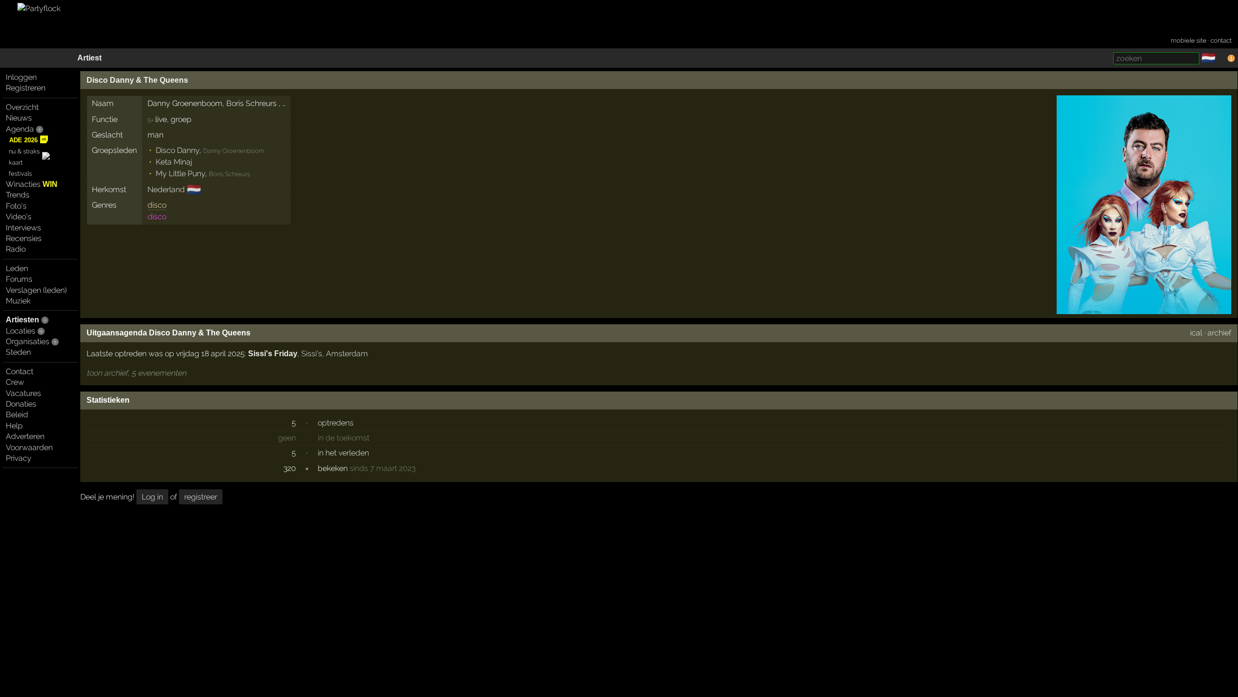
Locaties (20, 330)
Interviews (23, 227)
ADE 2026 (23, 140)
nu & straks (24, 151)
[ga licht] (1221, 58)
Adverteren (25, 436)
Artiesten (22, 320)
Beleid (17, 414)
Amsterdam (347, 353)
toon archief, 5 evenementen (136, 373)
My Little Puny (180, 173)
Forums (19, 279)
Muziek (18, 300)
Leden (17, 268)
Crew (15, 382)
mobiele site (1189, 40)
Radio (16, 249)
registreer (200, 496)
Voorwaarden (29, 447)
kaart (16, 162)
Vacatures (23, 393)
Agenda (20, 129)
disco (156, 205)
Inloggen (21, 77)
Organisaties (27, 341)
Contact (19, 371)
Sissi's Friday (272, 353)
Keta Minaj (174, 162)
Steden (18, 352)
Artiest (89, 58)
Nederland (166, 189)
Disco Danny (177, 150)
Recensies (24, 238)
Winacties (32, 184)
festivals (20, 173)
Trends (17, 194)
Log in (152, 496)
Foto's (16, 206)
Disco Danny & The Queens (137, 80)
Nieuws (19, 117)
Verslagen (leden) (36, 290)
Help (14, 425)
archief (1219, 332)
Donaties (21, 404)
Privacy (18, 458)
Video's (18, 216)
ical (1196, 332)
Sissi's (311, 353)
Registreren (25, 87)
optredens (336, 422)
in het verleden (343, 452)
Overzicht (22, 107)
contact (1221, 40)
